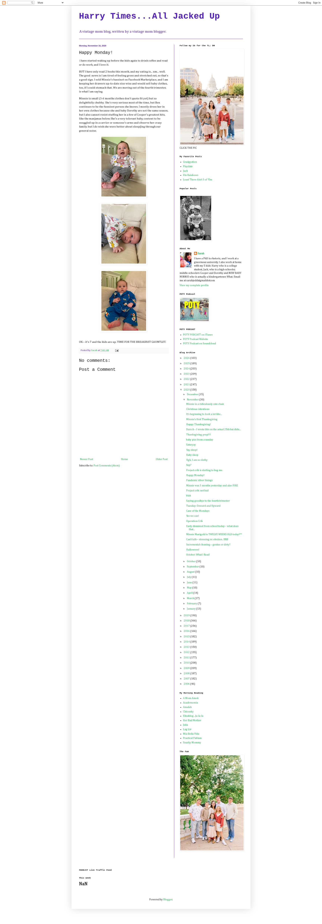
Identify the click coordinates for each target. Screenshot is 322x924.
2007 (187, 678)
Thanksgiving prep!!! (198, 434)
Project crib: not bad (197, 490)
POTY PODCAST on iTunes (198, 334)
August (191, 572)
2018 (187, 620)
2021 (187, 384)
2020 (187, 389)
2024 (187, 368)
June (189, 582)
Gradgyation (190, 162)
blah (188, 495)
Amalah (187, 707)
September (193, 566)
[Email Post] (116, 350)
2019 (187, 615)
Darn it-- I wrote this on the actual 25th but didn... (213, 429)
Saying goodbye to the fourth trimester (208, 501)
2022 (187, 379)
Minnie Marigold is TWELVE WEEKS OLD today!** (214, 534)
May (189, 587)
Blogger (167, 899)
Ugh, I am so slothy (197, 460)
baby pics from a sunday (199, 439)
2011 (187, 657)
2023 (187, 374)
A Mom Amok (191, 698)
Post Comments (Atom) (107, 465)
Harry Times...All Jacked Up (149, 16)
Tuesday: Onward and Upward (203, 506)
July (189, 577)
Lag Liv (187, 729)
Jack (185, 171)
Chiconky (188, 711)
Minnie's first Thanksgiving (201, 419)
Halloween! (192, 549)
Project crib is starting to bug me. (204, 470)
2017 (187, 626)
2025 (187, 363)
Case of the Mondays (197, 511)
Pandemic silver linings (199, 480)
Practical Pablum (192, 738)
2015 (187, 636)
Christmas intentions (197, 409)
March (191, 598)
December (193, 394)
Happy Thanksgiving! (198, 424)
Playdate (188, 166)
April (190, 593)
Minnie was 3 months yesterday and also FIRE (212, 485)
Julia (185, 725)
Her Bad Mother (192, 720)
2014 (187, 641)
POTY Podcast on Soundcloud (199, 343)
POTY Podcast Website (195, 339)
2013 (187, 647)
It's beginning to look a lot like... (204, 414)
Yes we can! (192, 516)
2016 (187, 631)
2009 (187, 668)
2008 (187, 673)
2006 (187, 684)
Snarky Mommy (192, 742)
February (192, 603)
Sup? (188, 465)
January (191, 608)
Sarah (201, 253)
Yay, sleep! (192, 450)
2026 (187, 358)
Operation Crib (194, 521)
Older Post (162, 459)
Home (124, 459)
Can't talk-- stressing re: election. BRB (207, 539)
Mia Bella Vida (191, 734)
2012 (187, 652)
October (191, 561)
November (193, 399)
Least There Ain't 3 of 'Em (197, 179)
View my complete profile (194, 285)
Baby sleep (192, 455)
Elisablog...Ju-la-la (193, 716)
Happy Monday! (195, 475)
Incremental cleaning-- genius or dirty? (208, 544)
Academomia (190, 702)
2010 (187, 663)
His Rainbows (190, 175)
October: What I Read (197, 554)
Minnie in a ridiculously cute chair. (205, 404)
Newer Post (86, 459)
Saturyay (191, 444)
